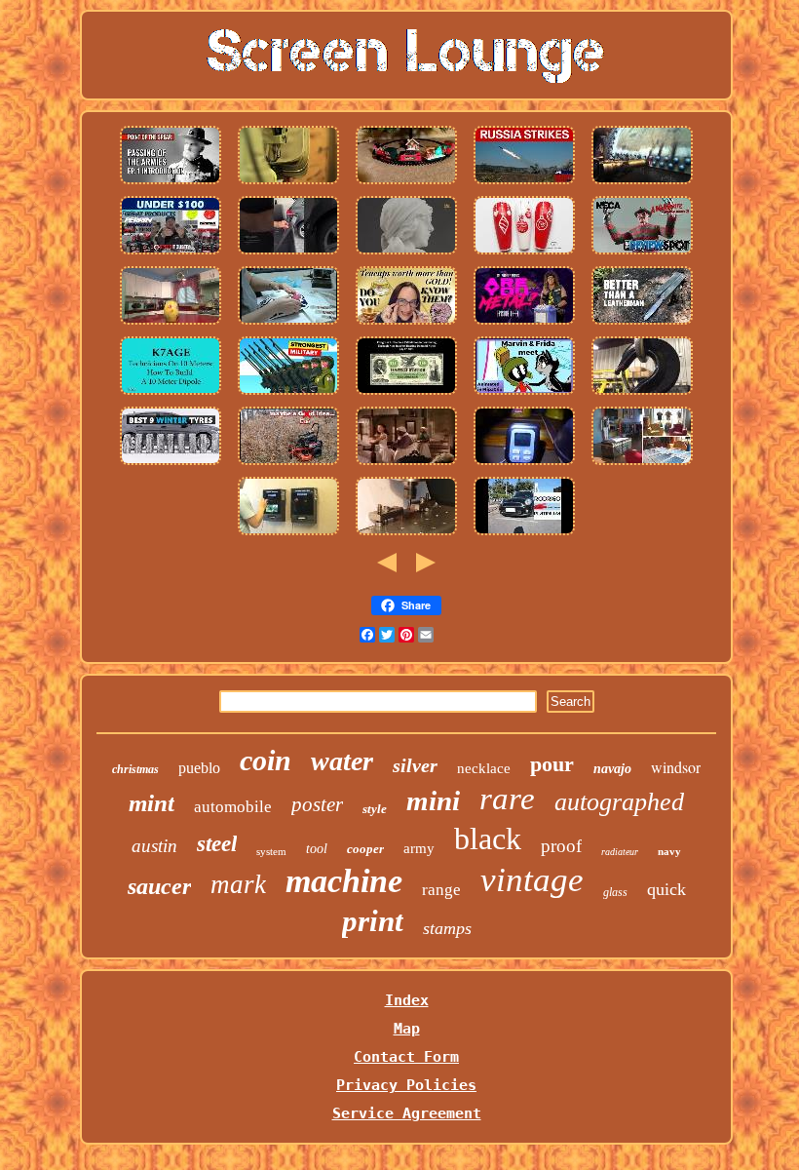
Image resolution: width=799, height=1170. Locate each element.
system (271, 851)
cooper (365, 848)
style (374, 808)
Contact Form (406, 1057)
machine (343, 881)
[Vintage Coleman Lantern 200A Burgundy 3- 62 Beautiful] (524, 464)
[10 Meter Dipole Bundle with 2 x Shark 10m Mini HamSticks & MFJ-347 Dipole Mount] (170, 394)
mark (238, 884)
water (342, 761)
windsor (676, 767)
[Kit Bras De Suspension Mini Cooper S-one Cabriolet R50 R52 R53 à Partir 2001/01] (524, 534)
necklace (484, 768)
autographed (619, 802)
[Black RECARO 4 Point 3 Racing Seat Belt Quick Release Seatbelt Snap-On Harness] (288, 253)
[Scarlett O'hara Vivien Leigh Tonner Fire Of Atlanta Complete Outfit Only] (406, 464)
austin (154, 846)
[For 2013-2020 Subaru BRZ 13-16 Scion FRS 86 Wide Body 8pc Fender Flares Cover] (170, 253)
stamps (447, 928)
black (487, 838)
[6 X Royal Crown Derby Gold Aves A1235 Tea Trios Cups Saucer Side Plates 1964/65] (288, 323)
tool (316, 848)
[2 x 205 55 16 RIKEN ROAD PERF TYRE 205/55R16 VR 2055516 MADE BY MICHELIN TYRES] (170, 464)
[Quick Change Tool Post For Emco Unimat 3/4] (406, 534)
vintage (532, 880)
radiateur (619, 851)
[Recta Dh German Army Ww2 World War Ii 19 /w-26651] (288, 394)
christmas (135, 769)
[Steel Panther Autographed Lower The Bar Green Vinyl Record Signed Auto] (524, 323)
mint (151, 803)
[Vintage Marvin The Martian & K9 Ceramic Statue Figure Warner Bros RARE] (524, 394)
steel (217, 844)
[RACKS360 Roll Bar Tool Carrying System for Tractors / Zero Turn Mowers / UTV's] (288, 464)
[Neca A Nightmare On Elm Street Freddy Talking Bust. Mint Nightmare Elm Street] (642, 253)
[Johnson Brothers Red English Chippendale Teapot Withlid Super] (406, 323)
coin (265, 760)
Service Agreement (406, 1113)
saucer (159, 886)
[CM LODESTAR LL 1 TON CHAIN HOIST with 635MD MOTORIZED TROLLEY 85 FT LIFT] (642, 394)
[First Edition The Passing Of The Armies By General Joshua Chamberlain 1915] (170, 183)
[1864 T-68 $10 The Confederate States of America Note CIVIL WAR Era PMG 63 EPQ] (406, 394)
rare (507, 798)
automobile (233, 807)
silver (415, 765)
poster (317, 804)
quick (666, 889)
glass (615, 892)
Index (407, 1000)
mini (433, 800)
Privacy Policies (406, 1085)
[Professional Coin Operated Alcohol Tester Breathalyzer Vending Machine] (288, 534)
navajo (612, 768)
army (419, 848)
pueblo (199, 768)
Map (407, 1028)
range (441, 889)
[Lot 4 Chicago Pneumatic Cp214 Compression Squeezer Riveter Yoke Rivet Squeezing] (642, 183)
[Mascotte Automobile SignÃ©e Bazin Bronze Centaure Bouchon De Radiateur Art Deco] (406, 253)
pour (552, 764)
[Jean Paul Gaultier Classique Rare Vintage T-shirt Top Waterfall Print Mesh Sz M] (642, 464)
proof (561, 846)
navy (669, 851)
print (372, 921)
